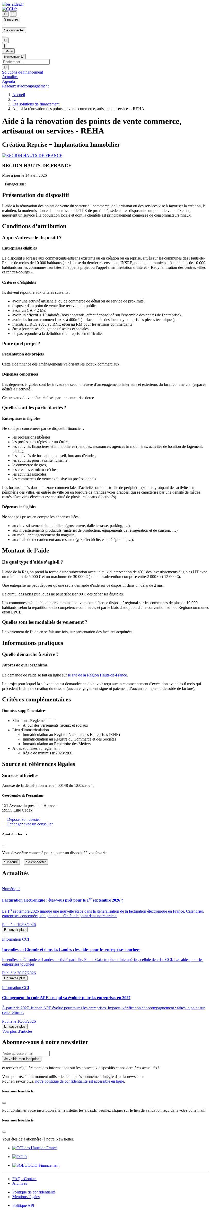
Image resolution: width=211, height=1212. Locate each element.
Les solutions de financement (35, 104)
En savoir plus (14, 930)
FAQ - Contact (24, 1179)
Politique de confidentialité (34, 1192)
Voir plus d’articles (17, 1031)
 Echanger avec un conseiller (27, 824)
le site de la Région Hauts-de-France (97, 675)
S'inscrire (11, 862)
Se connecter (14, 30)
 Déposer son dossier (21, 819)
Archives (19, 1183)
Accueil (18, 95)
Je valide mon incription (21, 1059)
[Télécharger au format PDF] (3, 184)
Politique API (23, 1205)
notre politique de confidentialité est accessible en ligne (79, 1081)
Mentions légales (26, 1197)
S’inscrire (11, 19)
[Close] (4, 845)
